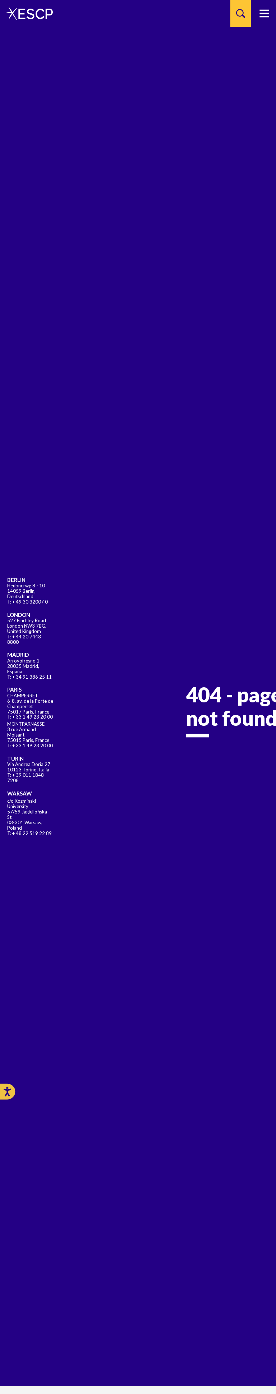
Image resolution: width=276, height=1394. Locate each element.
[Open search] (240, 13)
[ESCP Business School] (27, 13)
